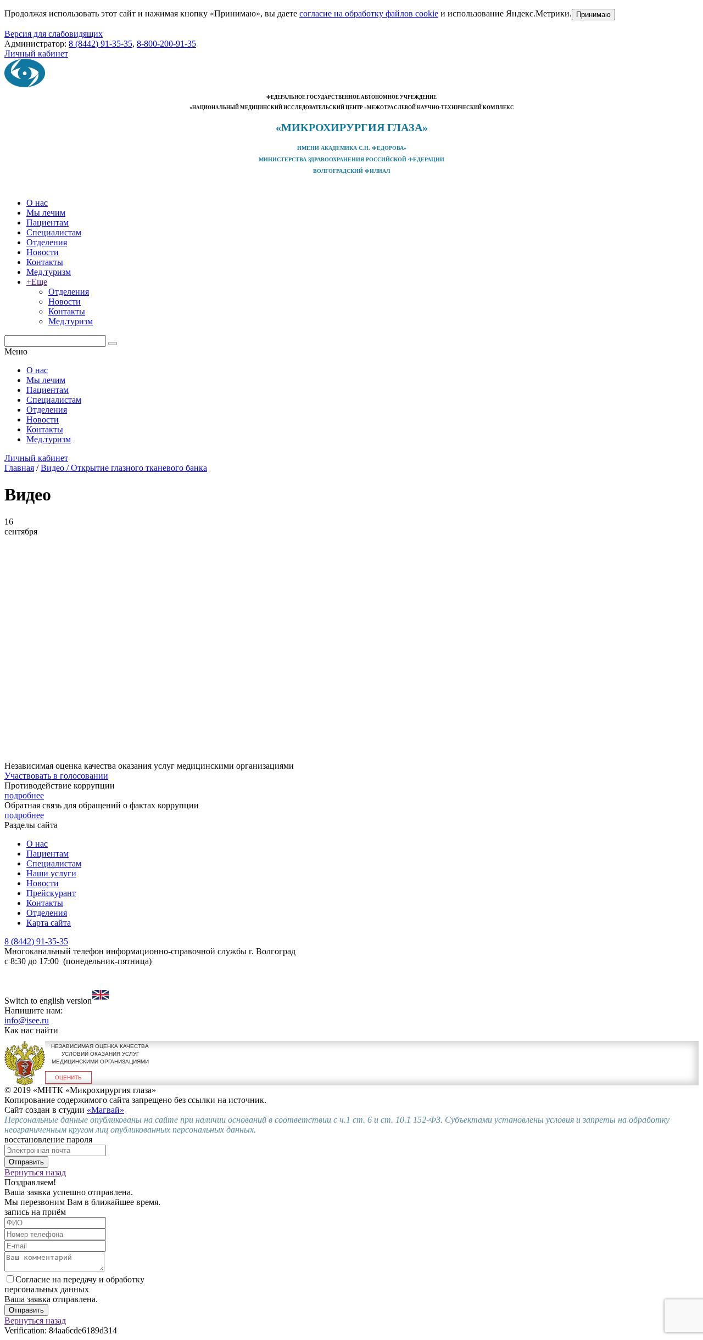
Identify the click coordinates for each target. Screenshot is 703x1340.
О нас (37, 202)
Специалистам (53, 232)
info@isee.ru (26, 1020)
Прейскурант (51, 893)
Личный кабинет (36, 53)
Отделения (46, 242)
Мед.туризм (48, 272)
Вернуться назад (35, 1172)
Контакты (44, 262)
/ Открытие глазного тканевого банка (135, 467)
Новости (42, 252)
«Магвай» (105, 1109)
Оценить (68, 1077)
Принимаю (593, 14)
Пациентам (47, 222)
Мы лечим (45, 212)
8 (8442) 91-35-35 (100, 43)
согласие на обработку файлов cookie (368, 13)
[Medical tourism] (100, 1000)
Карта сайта (48, 922)
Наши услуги (51, 873)
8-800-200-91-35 (166, 43)
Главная (19, 467)
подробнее (24, 795)
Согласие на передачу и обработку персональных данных (74, 1284)
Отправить (26, 1162)
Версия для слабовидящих (53, 33)
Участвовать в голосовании (56, 775)
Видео (52, 467)
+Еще (36, 281)
